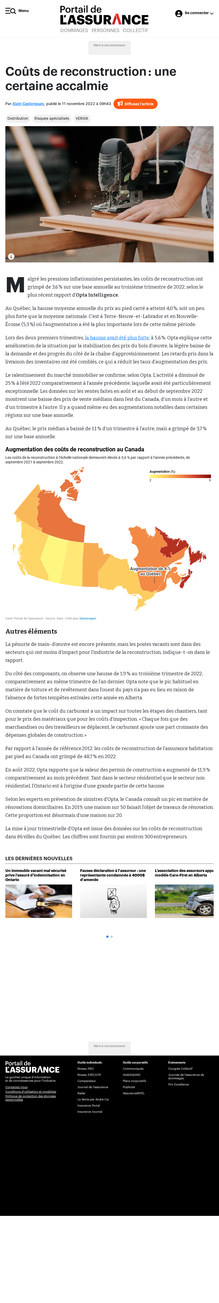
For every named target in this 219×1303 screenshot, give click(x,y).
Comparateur (86, 1081)
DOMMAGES (74, 30)
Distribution (17, 119)
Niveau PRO (85, 1068)
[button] (107, 937)
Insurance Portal (88, 1105)
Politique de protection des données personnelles (30, 1098)
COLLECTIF (135, 30)
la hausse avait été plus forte (117, 338)
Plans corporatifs (134, 1081)
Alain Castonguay (28, 104)
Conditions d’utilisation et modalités (30, 1091)
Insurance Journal (89, 1111)
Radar (81, 1093)
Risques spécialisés (51, 119)
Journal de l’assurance (92, 1087)
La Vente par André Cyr (93, 1099)
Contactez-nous (16, 1087)
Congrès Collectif (180, 1068)
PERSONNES (105, 30)
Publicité (129, 1087)
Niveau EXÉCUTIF (89, 1074)
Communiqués (133, 1068)
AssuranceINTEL (134, 1093)
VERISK (82, 119)
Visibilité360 (131, 1074)
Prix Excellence (178, 1084)
